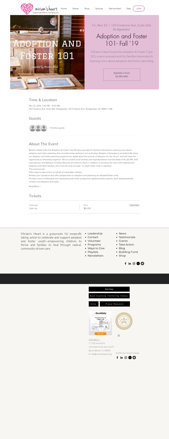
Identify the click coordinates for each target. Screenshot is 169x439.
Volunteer (94, 240)
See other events (121, 76)
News (122, 233)
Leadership (95, 233)
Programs (94, 244)
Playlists (93, 252)
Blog (122, 248)
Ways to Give (96, 248)
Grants (123, 240)
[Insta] (134, 263)
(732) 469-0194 (98, 343)
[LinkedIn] (129, 263)
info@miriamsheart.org (101, 354)
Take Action (126, 244)
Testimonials (127, 237)
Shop (122, 255)
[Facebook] (125, 263)
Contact (93, 237)
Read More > (35, 186)
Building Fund (128, 252)
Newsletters (95, 255)
